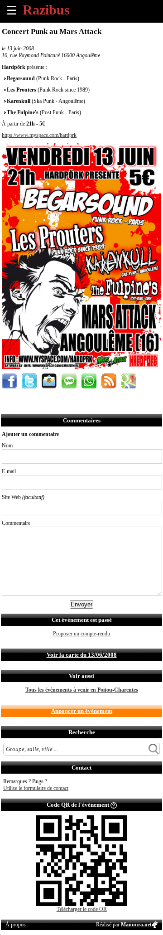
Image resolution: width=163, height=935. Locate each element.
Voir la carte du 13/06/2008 (82, 654)
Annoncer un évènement (81, 710)
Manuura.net (136, 924)
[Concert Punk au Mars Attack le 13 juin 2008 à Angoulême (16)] (81, 367)
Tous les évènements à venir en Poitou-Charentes (81, 690)
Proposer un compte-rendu (81, 633)
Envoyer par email (49, 380)
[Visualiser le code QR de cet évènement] (81, 904)
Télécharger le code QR (82, 909)
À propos (15, 924)
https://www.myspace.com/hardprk (39, 135)
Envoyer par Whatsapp (89, 380)
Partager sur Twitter (29, 380)
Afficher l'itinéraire (128, 380)
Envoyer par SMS (69, 380)
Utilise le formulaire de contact (35, 788)
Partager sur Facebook (9, 380)
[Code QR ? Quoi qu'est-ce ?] (113, 804)
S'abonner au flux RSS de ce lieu (108, 380)
